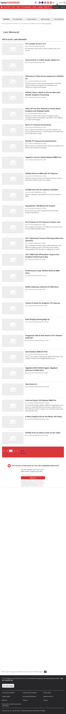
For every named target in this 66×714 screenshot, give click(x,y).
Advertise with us (48, 696)
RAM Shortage (45, 19)
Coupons (25, 700)
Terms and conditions (8, 692)
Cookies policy (6, 696)
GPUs (18, 7)
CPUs (13, 7)
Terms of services (37, 480)
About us (4, 700)
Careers (45, 700)
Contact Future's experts (30, 692)
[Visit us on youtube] (48, 3)
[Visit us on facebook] (40, 3)
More (45, 7)
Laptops (40, 7)
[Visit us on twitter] (42, 3)
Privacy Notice (39, 482)
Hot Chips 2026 (17, 19)
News (34, 7)
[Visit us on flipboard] (51, 3)
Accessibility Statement (29, 696)
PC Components (26, 7)
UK (45, 671)
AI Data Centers (31, 19)
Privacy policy (47, 692)
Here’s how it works (46, 23)
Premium (56, 7)
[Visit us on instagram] (45, 3)
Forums (63, 7)
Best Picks (7, 7)
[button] (62, 2)
